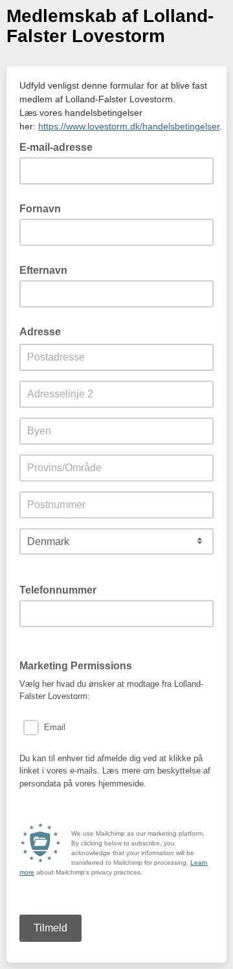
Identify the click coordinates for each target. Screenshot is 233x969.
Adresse (40, 331)
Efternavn (43, 270)
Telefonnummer (61, 589)
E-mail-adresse (59, 146)
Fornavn (40, 208)
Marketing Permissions (75, 665)
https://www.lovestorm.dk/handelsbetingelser (128, 126)
